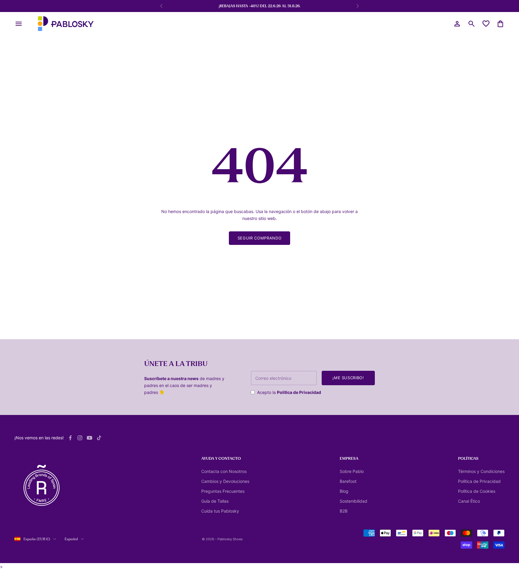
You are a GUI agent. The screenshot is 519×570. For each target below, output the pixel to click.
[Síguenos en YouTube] (89, 438)
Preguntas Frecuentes (222, 491)
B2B (344, 511)
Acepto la (289, 392)
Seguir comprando (259, 238)
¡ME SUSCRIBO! (348, 377)
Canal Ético (469, 501)
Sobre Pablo (352, 471)
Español (71, 539)
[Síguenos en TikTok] (99, 438)
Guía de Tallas (215, 501)
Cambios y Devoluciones (225, 481)
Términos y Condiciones (481, 471)
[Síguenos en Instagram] (80, 438)
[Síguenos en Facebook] (70, 438)
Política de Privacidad (299, 392)
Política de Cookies (476, 491)
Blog (344, 491)
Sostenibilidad (353, 501)
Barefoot (348, 481)
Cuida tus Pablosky (220, 511)
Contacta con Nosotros (224, 471)
